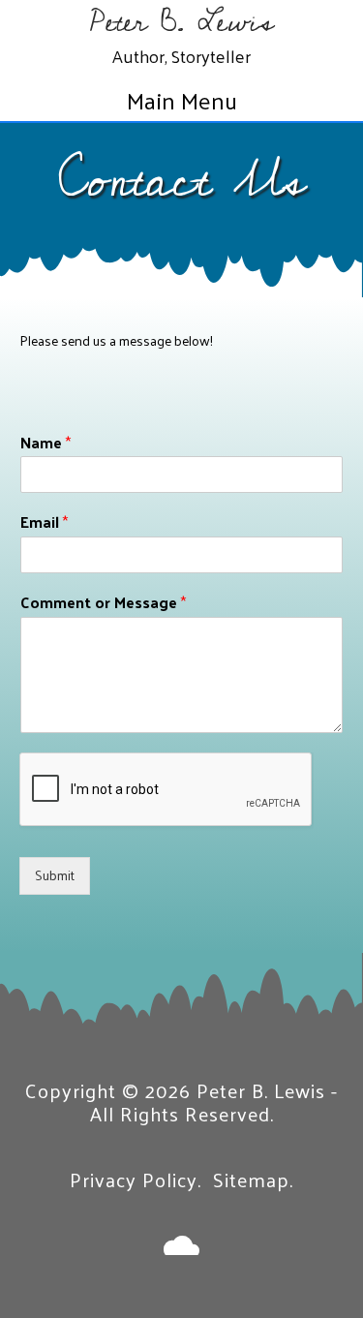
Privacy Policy (133, 1179)
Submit (55, 875)
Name (45, 443)
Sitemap (251, 1179)
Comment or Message (103, 603)
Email (44, 522)
